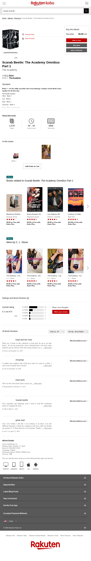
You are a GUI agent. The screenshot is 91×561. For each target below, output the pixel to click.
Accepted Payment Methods (15, 513)
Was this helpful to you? (78, 340)
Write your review (60, 312)
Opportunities (9, 485)
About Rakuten (78, 535)
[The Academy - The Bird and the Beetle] (46, 158)
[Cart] (86, 3)
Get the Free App (10, 505)
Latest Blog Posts (10, 492)
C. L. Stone (9, 75)
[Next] (88, 206)
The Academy (15, 78)
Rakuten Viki (10, 535)
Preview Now (29, 34)
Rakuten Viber (22, 535)
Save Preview (30, 38)
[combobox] (56, 332)
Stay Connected (10, 498)
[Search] (86, 10)
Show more (47, 348)
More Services (65, 535)
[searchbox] (45, 10)
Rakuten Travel (53, 535)
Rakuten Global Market (37, 535)
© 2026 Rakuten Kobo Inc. (12, 528)
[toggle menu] (4, 3)
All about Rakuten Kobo (13, 478)
